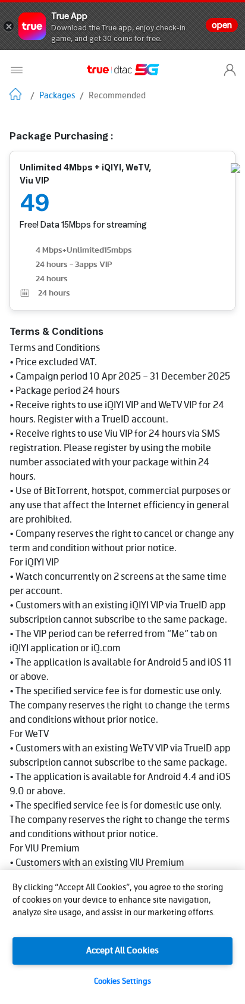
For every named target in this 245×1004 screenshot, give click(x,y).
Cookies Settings (122, 981)
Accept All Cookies (122, 951)
